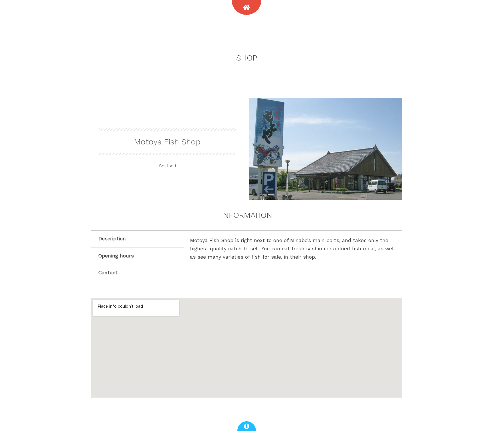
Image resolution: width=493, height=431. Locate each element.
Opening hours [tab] (116, 256)
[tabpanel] (293, 253)
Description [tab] (112, 238)
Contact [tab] (108, 272)
